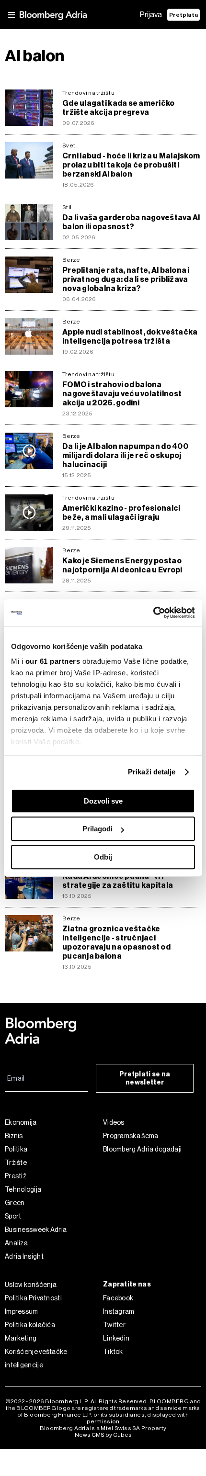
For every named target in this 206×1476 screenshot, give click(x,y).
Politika (16, 1149)
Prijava (151, 14)
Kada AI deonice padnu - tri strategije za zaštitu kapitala (117, 881)
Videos (114, 1122)
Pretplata (183, 14)
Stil (66, 207)
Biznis (14, 1136)
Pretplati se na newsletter (145, 1078)
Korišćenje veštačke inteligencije (36, 1358)
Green (15, 1203)
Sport (13, 1216)
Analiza (16, 1243)
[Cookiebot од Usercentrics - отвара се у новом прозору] (153, 612)
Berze (71, 260)
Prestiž (15, 1176)
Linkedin (116, 1338)
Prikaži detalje (152, 772)
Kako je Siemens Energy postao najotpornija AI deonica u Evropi (122, 565)
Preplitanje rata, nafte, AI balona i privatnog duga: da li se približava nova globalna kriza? (126, 279)
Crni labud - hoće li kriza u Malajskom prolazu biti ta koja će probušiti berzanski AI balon (131, 165)
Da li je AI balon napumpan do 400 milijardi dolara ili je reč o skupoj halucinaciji (125, 455)
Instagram (119, 1311)
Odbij (103, 857)
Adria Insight (24, 1256)
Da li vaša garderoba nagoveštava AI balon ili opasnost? (131, 222)
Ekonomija (21, 1122)
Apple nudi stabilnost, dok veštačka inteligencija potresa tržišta (129, 336)
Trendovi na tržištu (88, 92)
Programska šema (131, 1136)
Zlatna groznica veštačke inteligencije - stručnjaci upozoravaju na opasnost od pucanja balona (116, 942)
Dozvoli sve (103, 801)
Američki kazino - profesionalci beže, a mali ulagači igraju (121, 512)
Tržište (16, 1162)
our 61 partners (52, 661)
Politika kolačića (30, 1325)
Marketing (21, 1338)
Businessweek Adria (36, 1229)
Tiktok (113, 1351)
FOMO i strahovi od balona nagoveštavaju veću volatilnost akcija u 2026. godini (122, 393)
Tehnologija (23, 1189)
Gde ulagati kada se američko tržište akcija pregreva (118, 108)
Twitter (114, 1325)
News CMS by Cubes (103, 1434)
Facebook (118, 1298)
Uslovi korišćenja (31, 1284)
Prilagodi (97, 829)
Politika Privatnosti (33, 1298)
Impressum (21, 1311)
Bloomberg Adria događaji (142, 1149)
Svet (68, 145)
